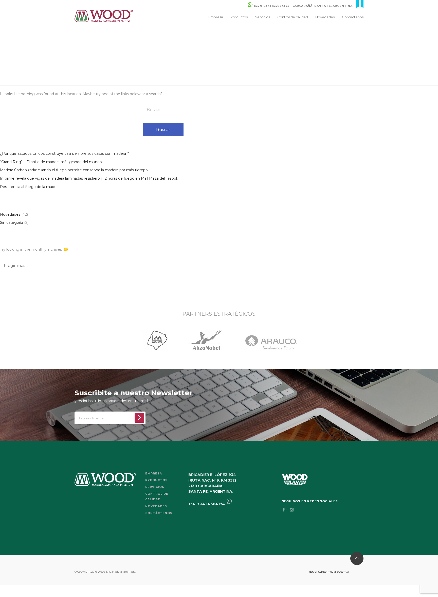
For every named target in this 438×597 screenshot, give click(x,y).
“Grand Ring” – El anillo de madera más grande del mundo (51, 162)
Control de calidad (292, 17)
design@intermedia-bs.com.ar (329, 571)
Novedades (325, 17)
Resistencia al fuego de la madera (30, 186)
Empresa (215, 17)
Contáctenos (352, 17)
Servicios (262, 17)
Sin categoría (11, 222)
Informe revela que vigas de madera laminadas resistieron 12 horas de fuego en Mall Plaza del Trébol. (89, 178)
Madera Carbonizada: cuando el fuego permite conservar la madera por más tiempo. (74, 170)
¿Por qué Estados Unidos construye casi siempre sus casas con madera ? (64, 153)
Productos (239, 17)
